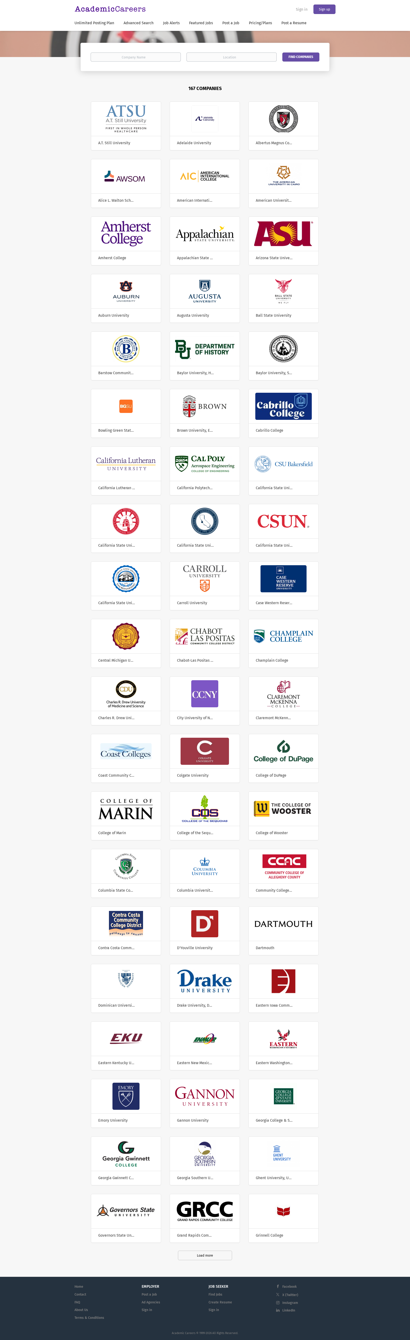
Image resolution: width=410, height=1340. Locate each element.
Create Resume (220, 1302)
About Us (81, 1310)
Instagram (290, 1303)
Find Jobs (215, 1294)
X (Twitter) (290, 1295)
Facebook (289, 1287)
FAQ (77, 1302)
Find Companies (301, 57)
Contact (80, 1294)
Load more (205, 1256)
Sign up (324, 9)
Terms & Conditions (89, 1318)
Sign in (302, 9)
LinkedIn (288, 1310)
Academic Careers (184, 1333)
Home (79, 1287)
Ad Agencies (151, 1302)
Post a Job (149, 1294)
